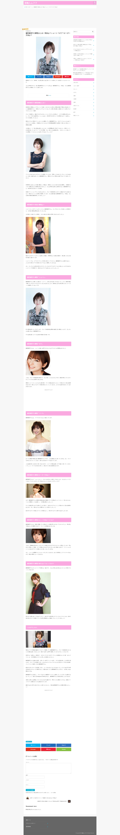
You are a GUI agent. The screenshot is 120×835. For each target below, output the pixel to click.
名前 (27, 775)
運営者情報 (28, 826)
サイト (27, 784)
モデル (75, 92)
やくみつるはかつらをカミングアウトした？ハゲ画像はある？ (83, 50)
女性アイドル (29, 741)
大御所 (75, 99)
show (50, 95)
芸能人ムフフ (31, 3)
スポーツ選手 (76, 85)
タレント (75, 89)
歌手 (74, 112)
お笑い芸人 (76, 82)
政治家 (75, 108)
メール (27, 779)
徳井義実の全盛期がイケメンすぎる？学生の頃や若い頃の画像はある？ (83, 40)
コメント (27, 762)
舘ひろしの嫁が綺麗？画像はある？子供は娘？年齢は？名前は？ (82, 45)
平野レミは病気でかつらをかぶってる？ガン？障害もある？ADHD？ (82, 59)
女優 (74, 102)
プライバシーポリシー (30, 823)
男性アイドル (76, 115)
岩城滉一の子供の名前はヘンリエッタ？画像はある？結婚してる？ (83, 54)
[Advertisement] (60, 18)
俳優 (74, 95)
